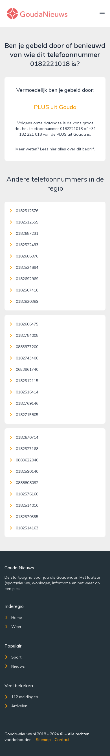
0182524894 (27, 267)
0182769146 (27, 403)
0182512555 (27, 222)
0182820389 (27, 301)
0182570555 (27, 516)
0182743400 (27, 358)
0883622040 (27, 460)
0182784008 (27, 335)
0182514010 (27, 505)
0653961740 (27, 369)
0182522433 (27, 244)
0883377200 (27, 346)
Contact (62, 739)
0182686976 (27, 256)
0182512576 (27, 210)
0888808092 (27, 482)
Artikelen (19, 705)
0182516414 (27, 392)
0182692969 (27, 278)
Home (16, 617)
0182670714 (27, 437)
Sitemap (43, 739)
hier (53, 149)
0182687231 (27, 233)
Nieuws (18, 666)
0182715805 (27, 414)
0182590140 (27, 471)
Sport (16, 657)
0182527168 (27, 448)
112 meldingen (24, 696)
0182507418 (27, 290)
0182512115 (27, 380)
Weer (16, 626)
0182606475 (27, 324)
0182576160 (27, 494)
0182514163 (27, 528)
